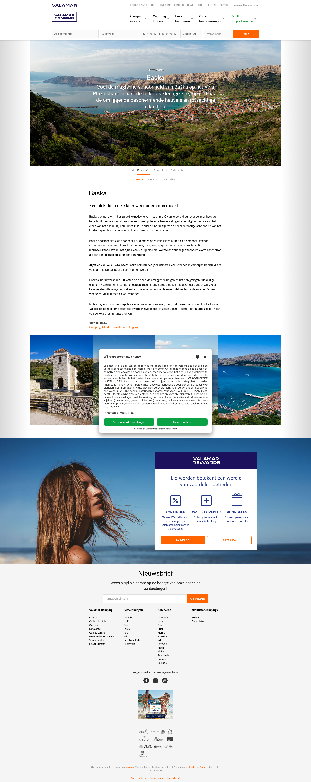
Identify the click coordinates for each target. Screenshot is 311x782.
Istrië (131, 170)
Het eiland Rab (131, 640)
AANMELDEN (183, 540)
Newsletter (194, 5)
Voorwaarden (97, 640)
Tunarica (162, 636)
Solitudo (162, 662)
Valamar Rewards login (246, 5)
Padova (162, 659)
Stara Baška (168, 179)
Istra (160, 621)
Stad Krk (152, 179)
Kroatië (127, 617)
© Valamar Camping (198, 767)
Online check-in (97, 621)
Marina (162, 632)
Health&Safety (97, 644)
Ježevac (162, 644)
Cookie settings (138, 778)
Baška (139, 179)
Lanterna (163, 617)
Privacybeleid (173, 778)
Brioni (161, 628)
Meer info (229, 540)
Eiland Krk (143, 170)
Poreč (126, 625)
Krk (125, 636)
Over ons (165, 5)
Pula (126, 632)
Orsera (161, 625)
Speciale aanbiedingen (143, 5)
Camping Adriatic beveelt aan (107, 327)
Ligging (133, 327)
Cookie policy (156, 778)
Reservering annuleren (101, 636)
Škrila (161, 651)
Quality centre (97, 632)
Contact (179, 5)
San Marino (164, 655)
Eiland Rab (160, 170)
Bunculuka (198, 621)
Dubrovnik (176, 170)
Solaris (195, 617)
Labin (126, 628)
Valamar (130, 767)
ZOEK (246, 33)
